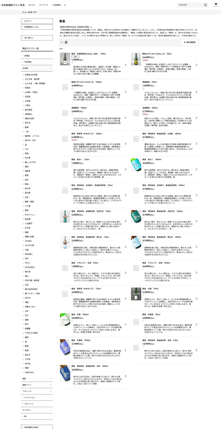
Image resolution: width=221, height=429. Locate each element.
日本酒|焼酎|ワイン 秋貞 (13, 5)
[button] (65, 5)
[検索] (205, 5)
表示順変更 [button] (191, 42)
